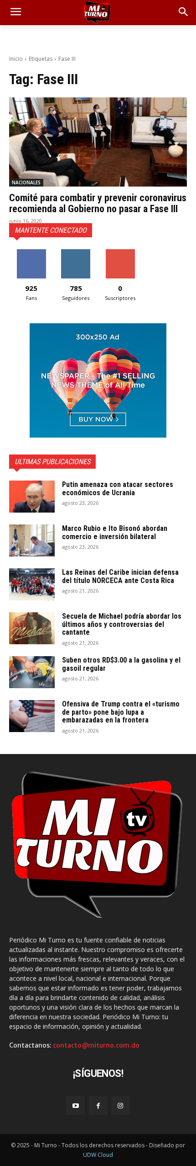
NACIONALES (26, 182)
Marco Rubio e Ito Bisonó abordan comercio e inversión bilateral (114, 532)
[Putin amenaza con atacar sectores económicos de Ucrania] (32, 497)
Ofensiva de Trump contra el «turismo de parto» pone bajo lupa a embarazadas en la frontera (121, 712)
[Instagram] (120, 1105)
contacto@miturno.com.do (96, 1045)
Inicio (16, 59)
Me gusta (31, 252)
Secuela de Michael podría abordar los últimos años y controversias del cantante (121, 624)
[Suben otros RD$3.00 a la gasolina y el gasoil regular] (32, 672)
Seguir (76, 252)
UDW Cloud (98, 1155)
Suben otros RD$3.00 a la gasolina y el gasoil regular (121, 664)
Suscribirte (120, 252)
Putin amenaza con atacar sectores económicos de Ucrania (117, 488)
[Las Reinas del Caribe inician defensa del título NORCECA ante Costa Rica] (32, 584)
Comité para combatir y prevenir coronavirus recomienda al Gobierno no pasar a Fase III (97, 203)
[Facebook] (98, 1105)
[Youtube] (75, 1105)
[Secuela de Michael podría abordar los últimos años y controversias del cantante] (32, 628)
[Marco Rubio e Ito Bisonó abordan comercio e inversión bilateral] (32, 540)
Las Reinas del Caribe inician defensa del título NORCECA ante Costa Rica (120, 576)
